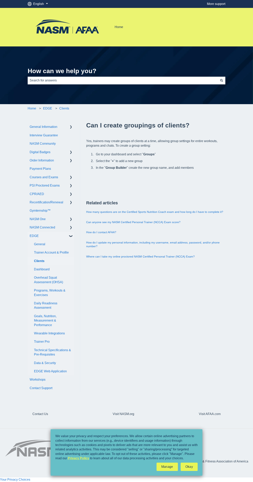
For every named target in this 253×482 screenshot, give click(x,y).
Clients (64, 108)
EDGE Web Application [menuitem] (50, 371)
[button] (71, 127)
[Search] (221, 80)
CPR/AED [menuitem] (37, 194)
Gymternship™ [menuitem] (40, 210)
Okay (189, 466)
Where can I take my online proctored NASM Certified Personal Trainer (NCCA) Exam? (140, 256)
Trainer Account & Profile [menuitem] (51, 252)
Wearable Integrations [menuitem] (49, 333)
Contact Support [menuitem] (41, 388)
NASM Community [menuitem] (43, 143)
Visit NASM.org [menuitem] (123, 414)
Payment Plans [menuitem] (40, 168)
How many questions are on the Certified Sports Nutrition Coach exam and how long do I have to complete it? (154, 211)
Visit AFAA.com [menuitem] (210, 414)
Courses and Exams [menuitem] (44, 177)
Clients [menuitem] (39, 261)
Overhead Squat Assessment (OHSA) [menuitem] (48, 280)
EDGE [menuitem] (34, 236)
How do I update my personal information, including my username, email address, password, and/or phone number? (153, 244)
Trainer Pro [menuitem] (42, 341)
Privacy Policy (78, 458)
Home (119, 27)
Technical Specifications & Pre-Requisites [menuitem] (52, 352)
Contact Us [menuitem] (40, 414)
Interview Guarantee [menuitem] (44, 135)
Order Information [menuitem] (42, 160)
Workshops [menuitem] (37, 379)
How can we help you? (62, 71)
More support (216, 4)
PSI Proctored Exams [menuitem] (45, 185)
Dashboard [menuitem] (42, 269)
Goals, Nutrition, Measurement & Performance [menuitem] (45, 320)
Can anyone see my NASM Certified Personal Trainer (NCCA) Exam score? (133, 222)
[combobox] (123, 80)
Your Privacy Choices (15, 479)
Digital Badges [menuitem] (40, 152)
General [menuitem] (39, 244)
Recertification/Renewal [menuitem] (46, 202)
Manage (167, 466)
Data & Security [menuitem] (45, 363)
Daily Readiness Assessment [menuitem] (45, 305)
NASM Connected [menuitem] (42, 227)
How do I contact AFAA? (101, 232)
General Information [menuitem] (43, 126)
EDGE (47, 108)
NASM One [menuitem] (38, 219)
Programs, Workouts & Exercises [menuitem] (49, 292)
